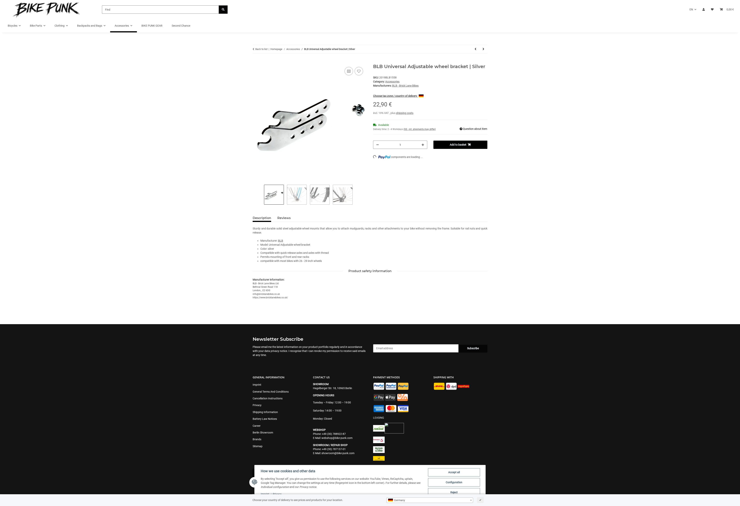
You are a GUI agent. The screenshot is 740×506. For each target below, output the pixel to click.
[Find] (223, 9)
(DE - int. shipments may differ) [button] (420, 129)
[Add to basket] (256, 62)
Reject (454, 492)
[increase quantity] (423, 145)
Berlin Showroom (263, 432)
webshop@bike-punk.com (336, 437)
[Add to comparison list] (349, 71)
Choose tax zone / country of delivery (395, 95)
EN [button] (691, 9)
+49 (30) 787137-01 (334, 449)
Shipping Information (265, 412)
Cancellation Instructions (268, 398)
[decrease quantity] (377, 145)
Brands (257, 439)
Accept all (454, 472)
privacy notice (279, 351)
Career (257, 425)
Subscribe (473, 348)
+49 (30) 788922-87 (334, 433)
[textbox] (430, 500)
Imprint (265, 494)
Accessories (392, 81)
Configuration (454, 482)
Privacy (277, 494)
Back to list (261, 49)
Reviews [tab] (284, 218)
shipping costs (404, 113)
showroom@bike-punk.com (337, 453)
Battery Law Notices (265, 418)
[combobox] (429, 500)
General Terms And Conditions (271, 391)
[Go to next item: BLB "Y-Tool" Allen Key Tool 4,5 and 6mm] (483, 49)
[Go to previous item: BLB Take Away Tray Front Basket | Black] (475, 49)
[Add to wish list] (359, 71)
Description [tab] (262, 218)
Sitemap (257, 446)
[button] (703, 9)
